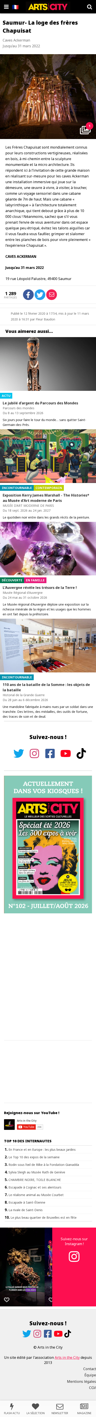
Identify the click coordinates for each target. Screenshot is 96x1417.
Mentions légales (81, 1381)
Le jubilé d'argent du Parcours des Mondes (40, 403)
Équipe (90, 1375)
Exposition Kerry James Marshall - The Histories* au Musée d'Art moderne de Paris (46, 498)
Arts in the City (67, 1357)
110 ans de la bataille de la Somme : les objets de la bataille (46, 687)
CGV (92, 1387)
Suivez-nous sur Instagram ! (74, 1241)
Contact (89, 1368)
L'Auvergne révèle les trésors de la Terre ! (40, 587)
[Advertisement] (48, 977)
